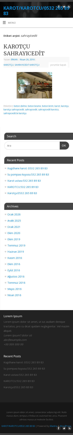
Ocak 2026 (14, 214)
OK (63, 145)
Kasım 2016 (14, 258)
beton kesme (34, 106)
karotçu (65, 106)
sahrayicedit (31, 109)
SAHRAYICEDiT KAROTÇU (27, 64)
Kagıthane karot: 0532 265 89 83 (27, 168)
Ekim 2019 (13, 239)
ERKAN (14, 59)
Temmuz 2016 (16, 282)
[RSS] (68, 7)
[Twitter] (63, 7)
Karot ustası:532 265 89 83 (24, 180)
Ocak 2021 (14, 226)
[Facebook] (58, 7)
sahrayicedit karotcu (48, 109)
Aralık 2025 (14, 220)
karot (57, 106)
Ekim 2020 (13, 233)
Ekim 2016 (13, 264)
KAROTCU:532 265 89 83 (23, 187)
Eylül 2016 (13, 270)
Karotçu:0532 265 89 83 (22, 193)
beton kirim (48, 106)
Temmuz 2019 (16, 245)
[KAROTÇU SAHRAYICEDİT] (36, 86)
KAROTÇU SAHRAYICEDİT (24, 50)
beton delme (20, 106)
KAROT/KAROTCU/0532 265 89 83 (36, 10)
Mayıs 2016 (14, 289)
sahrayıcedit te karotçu (15, 113)
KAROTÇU (9, 64)
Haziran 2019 (15, 251)
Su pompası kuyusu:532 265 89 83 (28, 174)
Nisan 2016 (14, 295)
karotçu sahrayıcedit (14, 109)
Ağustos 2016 (15, 276)
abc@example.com (15, 340)
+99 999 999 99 (13, 344)
